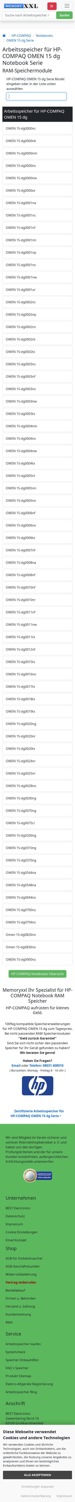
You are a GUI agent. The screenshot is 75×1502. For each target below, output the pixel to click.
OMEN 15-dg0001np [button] (21, 252)
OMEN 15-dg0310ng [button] (21, 848)
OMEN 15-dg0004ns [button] (21, 438)
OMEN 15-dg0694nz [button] (21, 897)
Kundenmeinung (18, 1314)
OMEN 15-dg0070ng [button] (21, 810)
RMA (9, 1322)
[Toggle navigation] (67, 6)
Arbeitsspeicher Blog (21, 1392)
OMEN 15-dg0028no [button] (21, 786)
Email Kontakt (16, 1240)
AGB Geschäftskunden (23, 1266)
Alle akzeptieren (37, 1475)
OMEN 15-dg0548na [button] (21, 885)
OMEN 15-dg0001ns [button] (21, 265)
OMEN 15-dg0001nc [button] (21, 215)
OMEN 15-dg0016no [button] (21, 674)
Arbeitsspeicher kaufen (23, 1344)
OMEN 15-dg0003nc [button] (21, 364)
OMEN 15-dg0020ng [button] (21, 724)
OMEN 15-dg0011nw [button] (21, 624)
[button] (52, 6)
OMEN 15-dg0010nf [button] (20, 587)
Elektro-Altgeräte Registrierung (29, 1384)
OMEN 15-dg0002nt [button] (20, 339)
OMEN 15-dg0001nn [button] (21, 240)
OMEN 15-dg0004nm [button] (21, 426)
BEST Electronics (18, 1208)
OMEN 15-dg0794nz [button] (21, 922)
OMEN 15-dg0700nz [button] (21, 910)
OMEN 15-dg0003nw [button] (21, 401)
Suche (64, 15)
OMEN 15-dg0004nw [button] (21, 451)
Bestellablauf (15, 1290)
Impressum (14, 1224)
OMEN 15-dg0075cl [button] (20, 823)
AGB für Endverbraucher (24, 1258)
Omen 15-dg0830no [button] (21, 947)
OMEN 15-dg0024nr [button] (21, 761)
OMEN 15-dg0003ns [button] (21, 389)
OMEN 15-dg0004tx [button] (20, 463)
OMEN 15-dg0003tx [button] (20, 414)
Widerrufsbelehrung (21, 1274)
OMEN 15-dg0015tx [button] (20, 662)
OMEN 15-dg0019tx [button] (20, 711)
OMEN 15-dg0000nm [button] (21, 153)
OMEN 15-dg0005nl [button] (20, 476)
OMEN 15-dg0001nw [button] (21, 277)
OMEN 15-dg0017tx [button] (20, 686)
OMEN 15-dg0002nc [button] (21, 302)
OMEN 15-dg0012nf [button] (20, 649)
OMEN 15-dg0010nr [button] (21, 600)
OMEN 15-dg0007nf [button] (20, 550)
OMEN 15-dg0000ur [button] (21, 190)
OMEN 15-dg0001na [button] (21, 203)
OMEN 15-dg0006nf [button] (20, 513)
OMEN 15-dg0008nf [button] (20, 575)
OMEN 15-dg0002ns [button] (21, 327)
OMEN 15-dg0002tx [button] (20, 351)
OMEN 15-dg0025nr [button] (21, 773)
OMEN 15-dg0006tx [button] (20, 538)
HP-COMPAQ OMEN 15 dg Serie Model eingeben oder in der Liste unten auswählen (35, 84)
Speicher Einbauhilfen (22, 1360)
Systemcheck (15, 1352)
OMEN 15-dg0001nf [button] (20, 227)
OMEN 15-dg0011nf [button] (20, 612)
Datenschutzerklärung (36, 1496)
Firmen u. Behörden (21, 1298)
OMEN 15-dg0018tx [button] (20, 699)
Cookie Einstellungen (21, 1232)
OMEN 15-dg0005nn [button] (21, 488)
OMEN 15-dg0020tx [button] (20, 748)
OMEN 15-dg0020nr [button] (21, 736)
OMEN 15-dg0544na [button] (21, 872)
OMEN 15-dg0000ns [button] (21, 165)
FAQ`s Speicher (17, 1368)
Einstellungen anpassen (37, 1486)
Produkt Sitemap (18, 1376)
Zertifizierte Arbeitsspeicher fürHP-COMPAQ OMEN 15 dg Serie (37, 1113)
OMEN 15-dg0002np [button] (21, 314)
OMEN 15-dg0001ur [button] (21, 289)
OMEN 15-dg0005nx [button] (21, 500)
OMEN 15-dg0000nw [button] (21, 178)
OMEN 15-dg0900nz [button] (21, 959)
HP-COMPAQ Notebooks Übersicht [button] (37, 974)
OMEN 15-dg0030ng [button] (21, 798)
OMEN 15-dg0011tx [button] (20, 637)
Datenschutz (15, 1216)
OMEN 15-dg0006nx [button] (21, 525)
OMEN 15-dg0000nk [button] (21, 141)
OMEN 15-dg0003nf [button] (20, 376)
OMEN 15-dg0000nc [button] (21, 128)
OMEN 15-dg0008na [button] (21, 562)
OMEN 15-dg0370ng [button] (21, 860)
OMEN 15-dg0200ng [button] (21, 835)
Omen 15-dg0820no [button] (21, 934)
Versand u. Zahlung (20, 1306)
